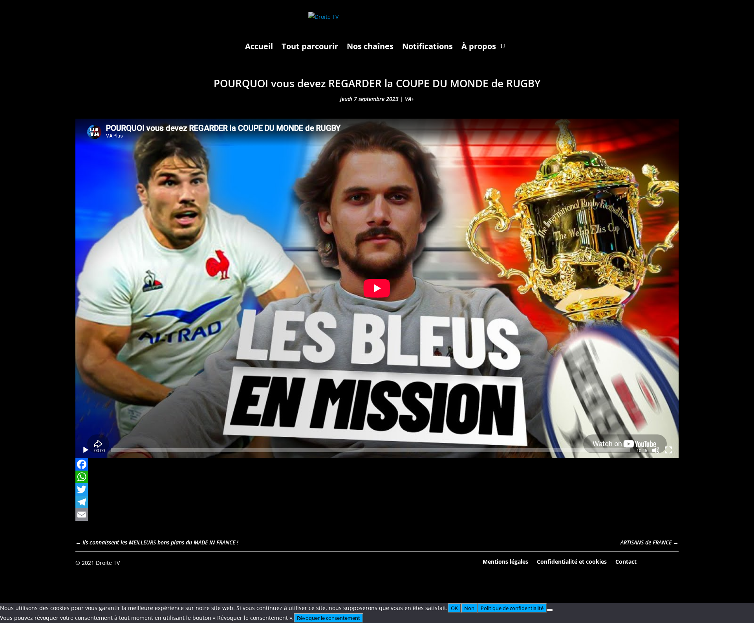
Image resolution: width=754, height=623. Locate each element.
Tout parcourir (310, 46)
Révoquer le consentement (328, 617)
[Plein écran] (668, 450)
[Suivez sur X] (672, 562)
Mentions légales (505, 561)
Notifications (427, 46)
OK (454, 608)
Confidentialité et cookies (572, 561)
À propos (478, 46)
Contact (626, 561)
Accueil (259, 46)
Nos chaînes (370, 46)
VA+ (409, 99)
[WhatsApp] (377, 477)
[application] (377, 288)
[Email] (377, 514)
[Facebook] (377, 464)
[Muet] (656, 450)
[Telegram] (377, 502)
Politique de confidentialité (512, 608)
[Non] (550, 610)
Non (469, 608)
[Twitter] (377, 489)
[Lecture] (86, 450)
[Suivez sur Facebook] (650, 562)
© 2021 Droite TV (97, 562)
